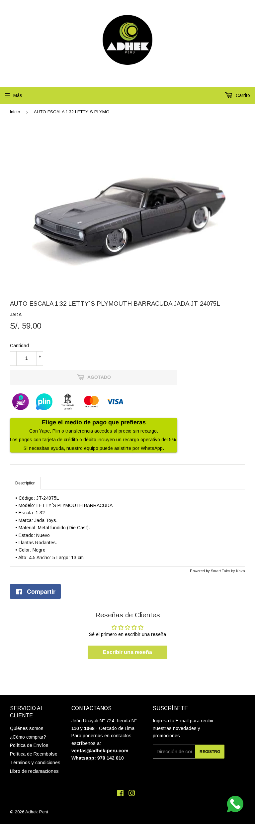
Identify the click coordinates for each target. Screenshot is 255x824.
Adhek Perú (36, 811)
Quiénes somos (26, 728)
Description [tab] (25, 483)
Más (17, 95)
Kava (240, 571)
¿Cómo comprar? (28, 737)
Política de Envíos (29, 745)
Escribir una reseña (127, 652)
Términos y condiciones (35, 762)
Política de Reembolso (33, 754)
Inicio (15, 111)
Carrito (242, 95)
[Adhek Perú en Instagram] (131, 794)
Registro (210, 751)
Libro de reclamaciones (34, 771)
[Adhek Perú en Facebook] (120, 794)
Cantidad (19, 345)
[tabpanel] (127, 528)
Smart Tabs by (223, 571)
